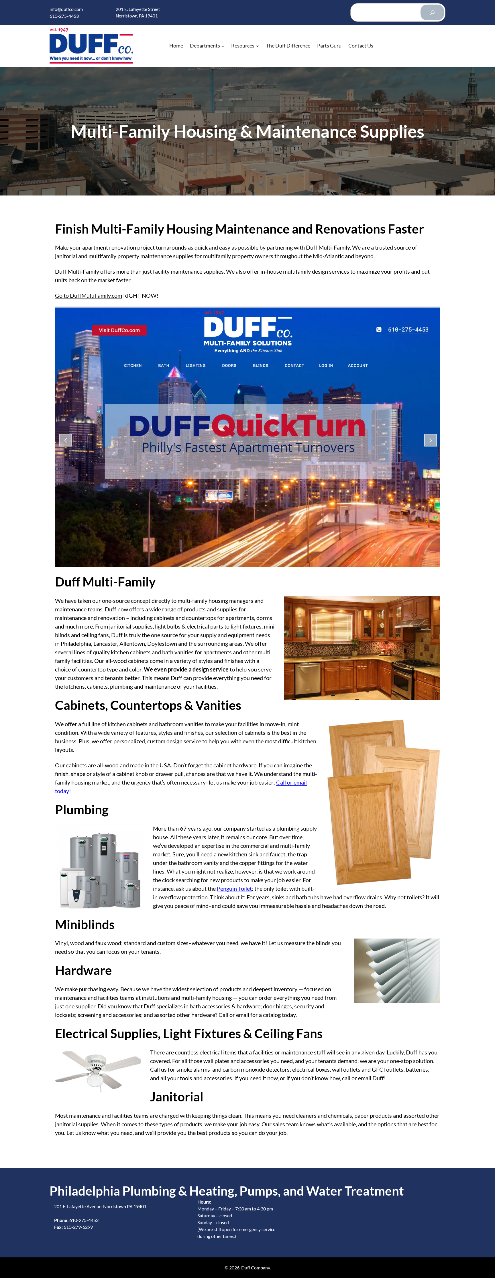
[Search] (432, 13)
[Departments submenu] (223, 45)
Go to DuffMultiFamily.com (88, 295)
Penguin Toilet (234, 888)
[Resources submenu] (257, 45)
